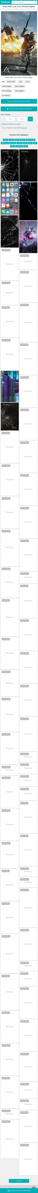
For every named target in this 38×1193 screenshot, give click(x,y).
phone (22, 140)
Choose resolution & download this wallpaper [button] (19, 101)
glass (17, 140)
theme (30, 143)
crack (20, 81)
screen (27, 81)
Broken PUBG (11, 81)
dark (26, 146)
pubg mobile (19, 146)
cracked (12, 140)
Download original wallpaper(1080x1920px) (20, 109)
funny (12, 146)
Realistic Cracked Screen (8, 143)
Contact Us (24, 128)
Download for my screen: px (20, 1190)
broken (5, 140)
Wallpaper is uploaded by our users (11, 124)
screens (19, 143)
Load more (19, 1181)
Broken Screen (30, 140)
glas (25, 143)
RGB (35, 143)
